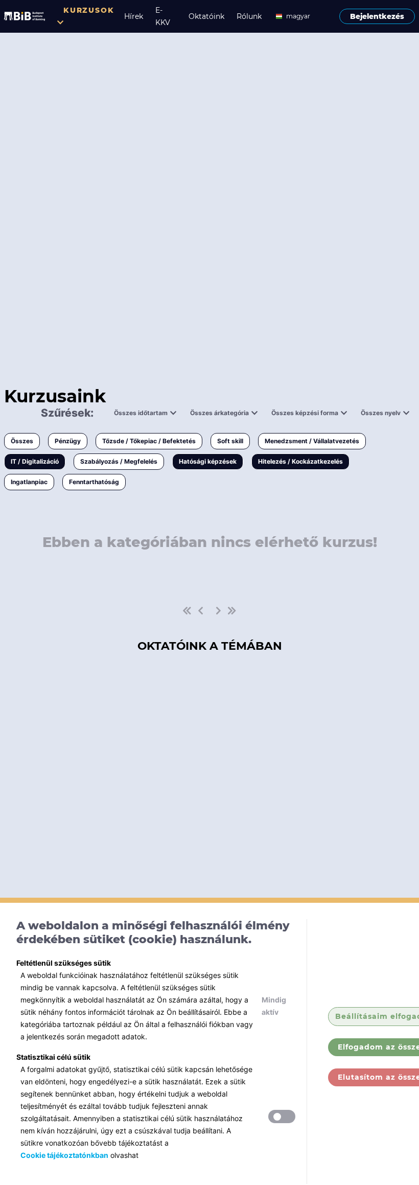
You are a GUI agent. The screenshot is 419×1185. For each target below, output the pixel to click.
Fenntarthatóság (94, 482)
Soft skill (230, 441)
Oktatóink (206, 16)
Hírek (133, 16)
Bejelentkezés (377, 16)
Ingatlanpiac (29, 482)
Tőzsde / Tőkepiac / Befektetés (149, 441)
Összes (22, 441)
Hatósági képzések (208, 461)
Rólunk (249, 16)
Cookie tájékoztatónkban (64, 1155)
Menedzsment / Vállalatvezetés (312, 441)
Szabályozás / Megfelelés (118, 461)
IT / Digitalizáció (35, 461)
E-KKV (162, 16)
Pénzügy (68, 441)
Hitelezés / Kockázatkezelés (300, 461)
